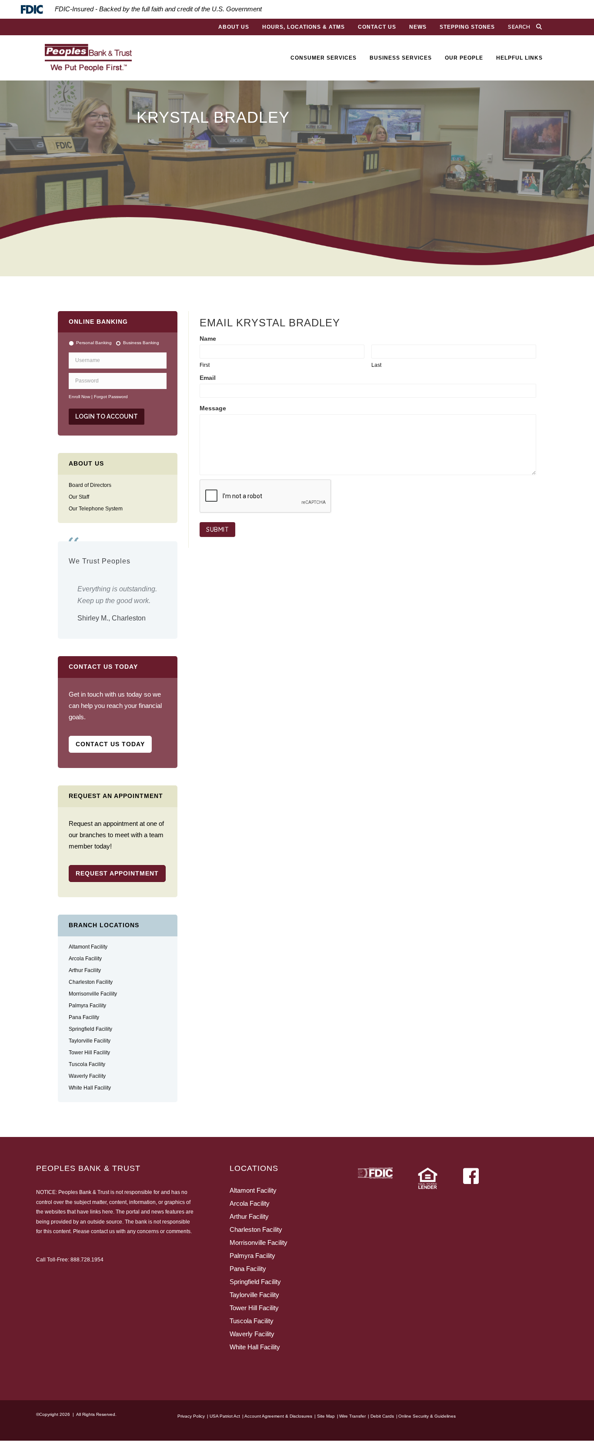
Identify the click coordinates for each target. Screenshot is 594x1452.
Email (208, 377)
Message (213, 408)
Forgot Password (111, 396)
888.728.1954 (86, 1271)
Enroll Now (79, 396)
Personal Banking (94, 342)
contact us (103, 1243)
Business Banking (141, 342)
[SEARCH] (541, 27)
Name (208, 338)
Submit (217, 529)
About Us (86, 463)
